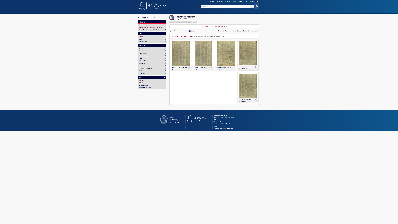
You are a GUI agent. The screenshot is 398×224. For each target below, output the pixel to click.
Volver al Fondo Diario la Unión (220, 1)
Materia (142, 45)
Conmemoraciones (144, 56)
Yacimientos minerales (145, 68)
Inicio (234, 1)
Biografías (142, 63)
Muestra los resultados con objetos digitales (212, 36)
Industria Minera (143, 53)
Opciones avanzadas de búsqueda (214, 26)
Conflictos (142, 71)
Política (141, 58)
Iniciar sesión (254, 1)
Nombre (142, 22)
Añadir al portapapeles (189, 68)
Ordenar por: (220, 31)
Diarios (141, 82)
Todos (141, 25)
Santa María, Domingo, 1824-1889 (149, 30)
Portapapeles (256, 6)
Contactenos (243, 1)
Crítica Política (143, 61)
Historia (141, 51)
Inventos (141, 66)
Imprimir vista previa (177, 31)
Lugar (141, 33)
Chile (140, 39)
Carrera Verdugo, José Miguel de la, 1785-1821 (153, 27)
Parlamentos (142, 73)
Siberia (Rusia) (143, 41)
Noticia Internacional (145, 87)
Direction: (233, 31)
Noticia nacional (143, 85)
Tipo (140, 77)
